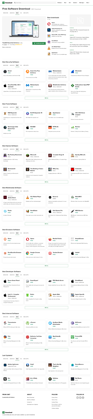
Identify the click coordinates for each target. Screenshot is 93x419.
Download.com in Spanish (32, 404)
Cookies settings (55, 408)
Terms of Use (54, 399)
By (4, 44)
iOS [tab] (21, 13)
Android (75, 2)
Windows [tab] (5, 13)
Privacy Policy (54, 397)
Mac (65, 2)
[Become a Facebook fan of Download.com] (77, 398)
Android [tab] (12, 13)
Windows (60, 2)
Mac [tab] (17, 13)
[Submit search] (15, 3)
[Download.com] (7, 3)
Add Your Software (31, 399)
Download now (40, 43)
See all (46, 98)
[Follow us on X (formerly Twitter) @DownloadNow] (80, 398)
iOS (69, 2)
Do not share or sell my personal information (57, 405)
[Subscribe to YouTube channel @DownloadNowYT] (83, 398)
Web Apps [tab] (26, 13)
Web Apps (81, 2)
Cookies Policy (55, 402)
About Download (30, 397)
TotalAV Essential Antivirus (12, 43)
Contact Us (29, 402)
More (87, 2)
